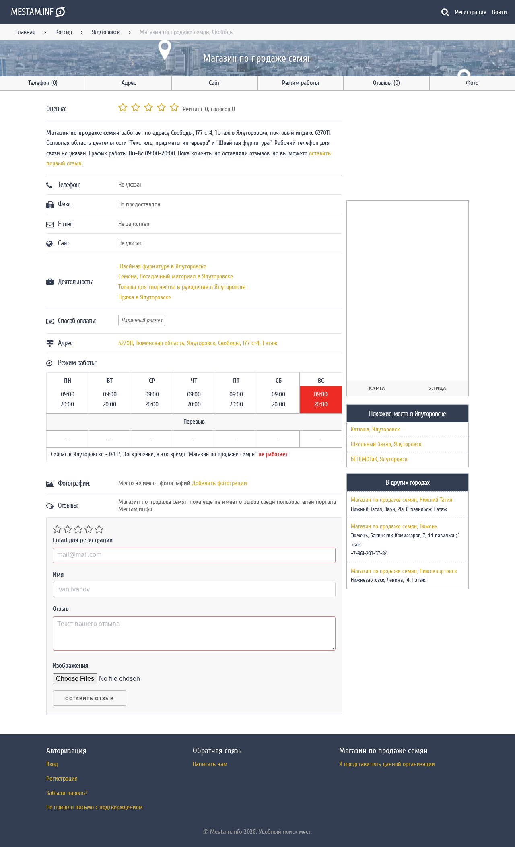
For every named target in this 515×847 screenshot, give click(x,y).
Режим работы (300, 83)
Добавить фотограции (219, 483)
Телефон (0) (43, 83)
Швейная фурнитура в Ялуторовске (162, 266)
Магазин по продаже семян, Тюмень (394, 526)
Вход (52, 764)
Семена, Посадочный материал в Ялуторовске (175, 276)
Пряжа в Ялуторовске (144, 297)
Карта (377, 388)
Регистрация (470, 12)
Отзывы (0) (386, 83)
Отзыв (61, 608)
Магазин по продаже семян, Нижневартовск (404, 571)
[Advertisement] (406, 147)
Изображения (71, 665)
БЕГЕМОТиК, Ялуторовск (379, 459)
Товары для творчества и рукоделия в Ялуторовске (181, 287)
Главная (25, 32)
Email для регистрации (83, 540)
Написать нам (210, 764)
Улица (438, 388)
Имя (58, 574)
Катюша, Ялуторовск (375, 429)
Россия (63, 32)
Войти (499, 12)
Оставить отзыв (89, 698)
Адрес (129, 83)
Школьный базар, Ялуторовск (386, 444)
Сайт (214, 83)
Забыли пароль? (66, 793)
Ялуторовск (106, 32)
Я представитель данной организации (387, 764)
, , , (197, 343)
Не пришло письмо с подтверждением (94, 807)
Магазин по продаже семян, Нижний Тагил (401, 500)
